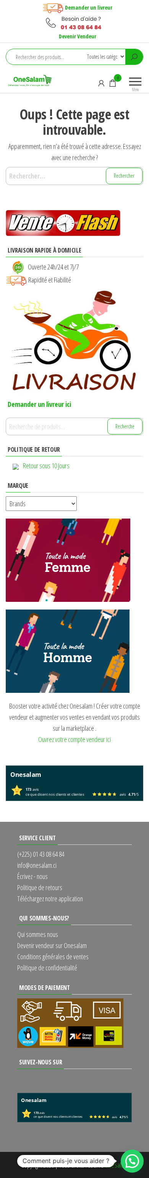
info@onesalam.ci (37, 865)
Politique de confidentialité (47, 967)
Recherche (124, 426)
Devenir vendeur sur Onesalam (52, 945)
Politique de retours (39, 887)
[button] (132, 1161)
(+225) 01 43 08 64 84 (40, 854)
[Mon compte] (101, 83)
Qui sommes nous (37, 934)
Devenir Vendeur (77, 36)
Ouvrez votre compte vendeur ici (74, 739)
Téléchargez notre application (50, 898)
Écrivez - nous (32, 876)
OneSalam (116, 1165)
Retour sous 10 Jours (46, 465)
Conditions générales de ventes (53, 956)
